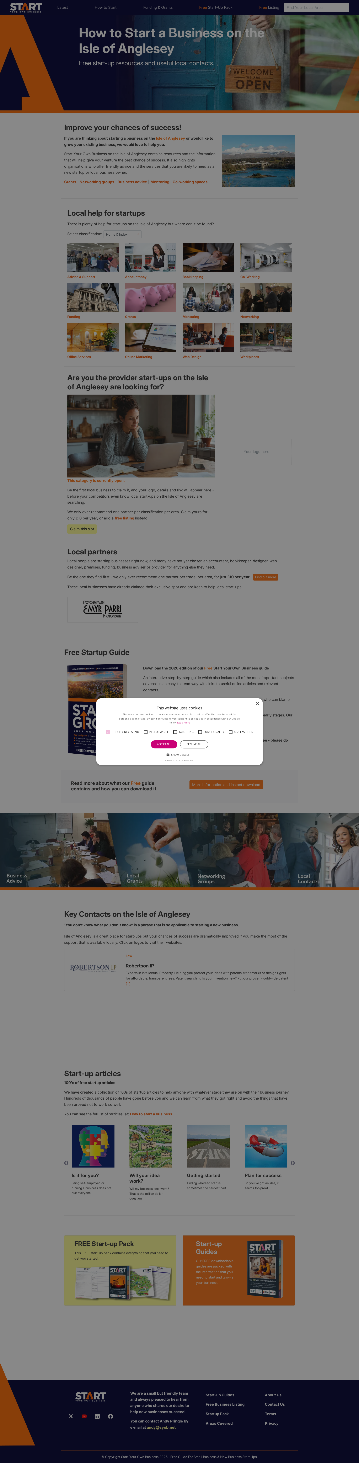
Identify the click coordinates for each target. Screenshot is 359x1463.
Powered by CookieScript (179, 760)
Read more (183, 722)
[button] (108, 732)
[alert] (179, 731)
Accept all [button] (164, 744)
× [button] (257, 703)
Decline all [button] (194, 744)
